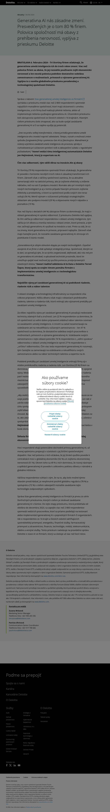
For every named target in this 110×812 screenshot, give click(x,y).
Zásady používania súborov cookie (58, 402)
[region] (55, 406)
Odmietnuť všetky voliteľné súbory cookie (55, 426)
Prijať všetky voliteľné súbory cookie (55, 416)
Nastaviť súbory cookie (55, 434)
